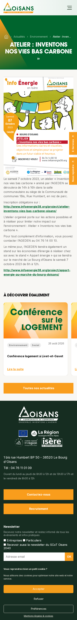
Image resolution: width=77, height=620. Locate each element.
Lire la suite (15, 369)
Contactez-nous (38, 494)
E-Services (73, 145)
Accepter (38, 589)
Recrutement (38, 509)
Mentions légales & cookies (38, 616)
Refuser (39, 598)
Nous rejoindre (73, 173)
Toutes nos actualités (38, 388)
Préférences (38, 608)
